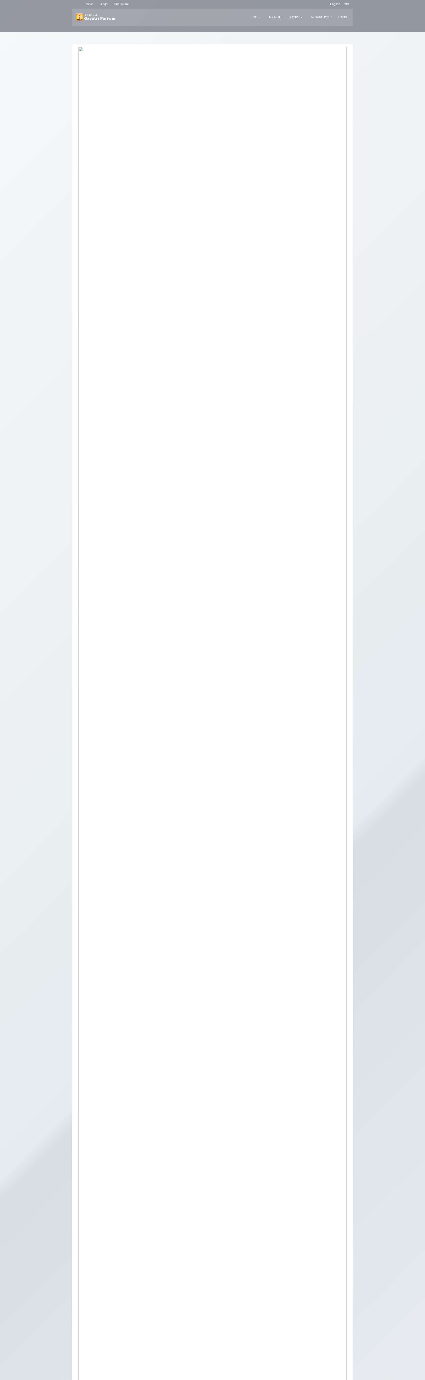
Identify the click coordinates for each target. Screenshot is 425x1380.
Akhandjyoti (321, 17)
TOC (254, 17)
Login (342, 17)
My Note (275, 17)
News (89, 4)
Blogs (103, 4)
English (335, 4)
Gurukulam (121, 4)
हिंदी (347, 4)
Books (294, 17)
